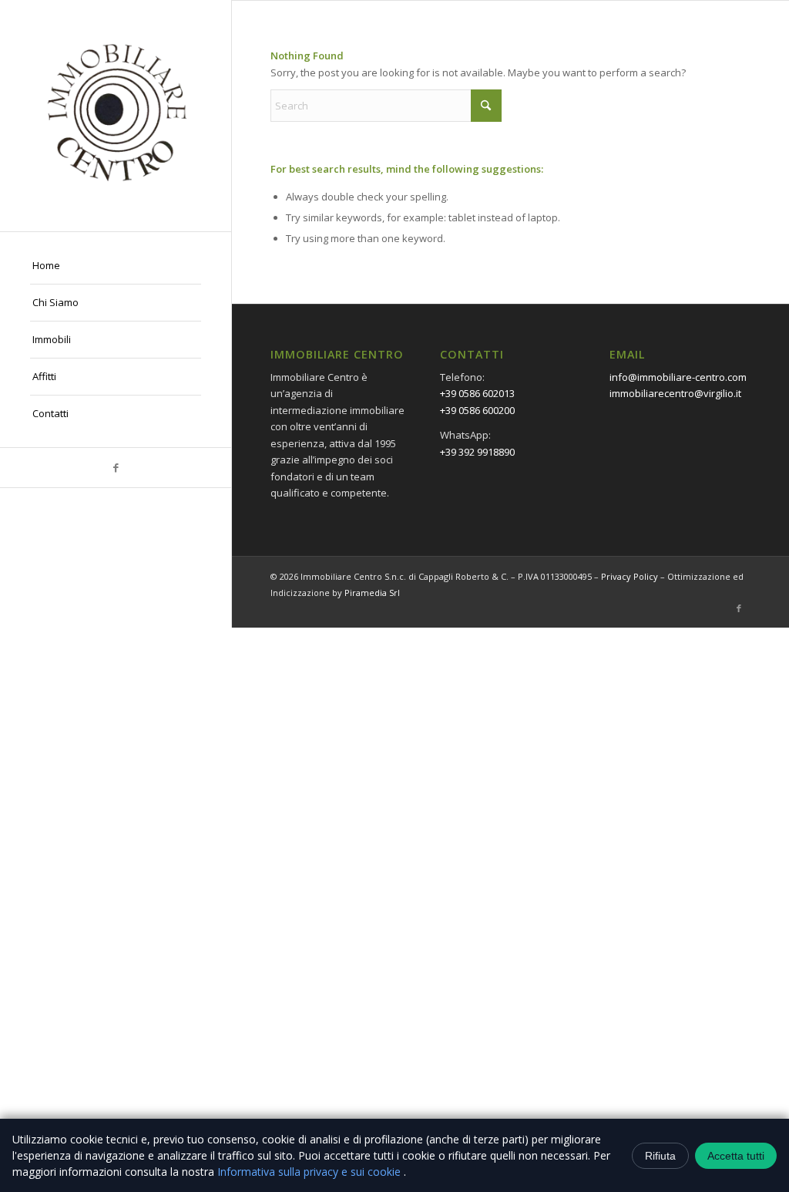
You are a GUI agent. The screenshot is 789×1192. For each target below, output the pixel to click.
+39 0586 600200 (477, 410)
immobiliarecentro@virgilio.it (675, 393)
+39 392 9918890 (477, 452)
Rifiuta (660, 1156)
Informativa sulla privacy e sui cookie (310, 1171)
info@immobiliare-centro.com (678, 377)
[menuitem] (115, 266)
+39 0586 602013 (477, 393)
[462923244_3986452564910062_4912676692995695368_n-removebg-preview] (115, 115)
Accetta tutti (735, 1156)
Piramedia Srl (372, 592)
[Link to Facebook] (115, 467)
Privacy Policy (629, 576)
